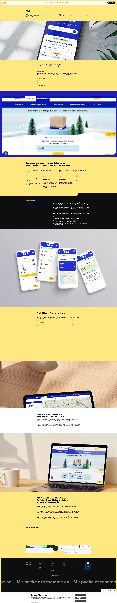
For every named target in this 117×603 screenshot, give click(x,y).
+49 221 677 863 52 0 (42, 567)
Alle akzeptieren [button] (80, 594)
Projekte (56, 2)
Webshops (52, 565)
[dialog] (58, 598)
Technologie (51, 2)
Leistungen (45, 2)
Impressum (104, 590)
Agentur (60, 2)
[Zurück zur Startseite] (4, 3)
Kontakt (67, 2)
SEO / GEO (53, 570)
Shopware (64, 565)
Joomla (64, 563)
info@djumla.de (41, 568)
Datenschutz (109, 590)
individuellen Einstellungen (58, 598)
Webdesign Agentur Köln (55, 575)
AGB (114, 590)
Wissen (63, 2)
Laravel (75, 563)
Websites (52, 563)
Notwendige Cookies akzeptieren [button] (80, 598)
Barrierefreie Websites (54, 567)
